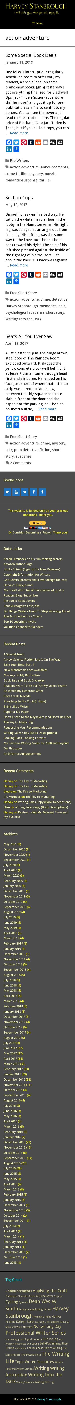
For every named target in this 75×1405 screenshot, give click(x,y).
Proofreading (11, 1339)
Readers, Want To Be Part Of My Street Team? (35, 686)
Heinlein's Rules (42, 1316)
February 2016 (13, 1132)
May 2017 (10, 1053)
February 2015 (13, 1194)
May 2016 (10, 1116)
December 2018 (14, 954)
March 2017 (11, 1064)
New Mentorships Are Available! (25, 670)
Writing (41, 1368)
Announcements (54, 167)
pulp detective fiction (32, 450)
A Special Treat (14, 654)
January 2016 (12, 1137)
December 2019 (14, 891)
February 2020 (13, 881)
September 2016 (15, 1095)
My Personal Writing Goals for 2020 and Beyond (36, 743)
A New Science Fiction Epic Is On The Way (32, 659)
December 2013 (14, 1252)
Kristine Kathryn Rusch (19, 1321)
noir (61, 306)
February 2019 (13, 943)
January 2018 (12, 1011)
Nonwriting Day (47, 1326)
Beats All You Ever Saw (28, 336)
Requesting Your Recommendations (28, 727)
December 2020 (14, 849)
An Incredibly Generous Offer (23, 691)
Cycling (11, 1301)
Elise (7, 807)
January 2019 (12, 949)
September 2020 (15, 860)
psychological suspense (24, 312)
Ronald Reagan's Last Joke (22, 606)
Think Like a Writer (16, 706)
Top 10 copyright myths (20, 621)
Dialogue (24, 1309)
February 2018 (13, 1006)
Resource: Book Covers (19, 601)
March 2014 (11, 1236)
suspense (23, 456)
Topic (19, 1362)
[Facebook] (33, 492)
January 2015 (12, 1200)
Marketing (64, 1322)
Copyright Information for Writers (27, 574)
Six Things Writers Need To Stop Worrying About (37, 611)
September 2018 (15, 969)
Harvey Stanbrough (21, 306)
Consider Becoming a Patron (32, 532)
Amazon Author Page (18, 564)
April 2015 (10, 1184)
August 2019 (12, 912)
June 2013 (10, 1262)
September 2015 (15, 1158)
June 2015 (10, 1173)
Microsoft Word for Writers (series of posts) (34, 590)
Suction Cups (19, 197)
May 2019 (10, 928)
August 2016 (12, 1100)
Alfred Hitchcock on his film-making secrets (33, 559)
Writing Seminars (25, 1382)
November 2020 (14, 854)
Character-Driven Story (29, 1296)
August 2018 (12, 975)
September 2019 (15, 907)
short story (55, 312)
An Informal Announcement (22, 753)
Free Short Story (23, 293)
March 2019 (11, 938)
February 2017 (13, 1069)
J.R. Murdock (12, 796)
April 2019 (10, 933)
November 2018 (14, 959)
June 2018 (10, 985)
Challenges (11, 1296)
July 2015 (10, 1168)
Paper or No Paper (16, 711)
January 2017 (12, 1074)
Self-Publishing (50, 1343)
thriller (45, 180)
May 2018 (10, 990)
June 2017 (10, 1048)
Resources (20, 1343)
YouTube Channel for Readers (23, 627)
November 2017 (14, 1022)
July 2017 (10, 1043)
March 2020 (11, 875)
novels (50, 173)
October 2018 (13, 964)
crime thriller (16, 173)
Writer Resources (39, 1362)
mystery (36, 173)
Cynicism (23, 1302)
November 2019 (14, 896)
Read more (19, 133)
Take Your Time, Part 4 (19, 664)
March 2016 (11, 1126)
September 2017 (15, 1032)
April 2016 (10, 1121)
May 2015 (10, 1179)
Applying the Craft (50, 1290)
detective (60, 299)
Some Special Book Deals (31, 55)
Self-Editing (33, 1343)
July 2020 (10, 865)
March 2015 (11, 1189)
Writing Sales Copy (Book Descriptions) (30, 733)
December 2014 (14, 1205)
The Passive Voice (31, 1354)
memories (48, 306)
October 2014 (13, 1215)
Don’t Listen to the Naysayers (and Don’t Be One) (37, 717)
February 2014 (13, 1242)
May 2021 (10, 844)
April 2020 (10, 870)
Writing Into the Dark (23, 319)
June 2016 (10, 1111)
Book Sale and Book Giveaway (24, 680)
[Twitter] (7, 492)
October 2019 (13, 901)
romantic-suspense (21, 180)
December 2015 (14, 1142)
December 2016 (14, 1079)
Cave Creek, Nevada (17, 696)
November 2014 (14, 1210)
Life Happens (52, 1321)
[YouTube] (16, 492)
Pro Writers (19, 160)
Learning (39, 1322)
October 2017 (13, 1027)
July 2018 (10, 980)
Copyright (58, 1296)
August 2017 (12, 1038)
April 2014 (10, 1231)
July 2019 (10, 917)
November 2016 (14, 1085)
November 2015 (14, 1147)
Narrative (28, 1327)
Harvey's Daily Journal (18, 585)
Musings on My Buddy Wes (22, 675)
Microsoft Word (13, 1327)
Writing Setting (44, 1382)
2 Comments (20, 463)
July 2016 (10, 1105)
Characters (47, 1296)
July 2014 (10, 1226)
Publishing (50, 1339)
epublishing (36, 1309)
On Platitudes (13, 748)
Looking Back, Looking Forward (25, 738)
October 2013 (13, 1257)
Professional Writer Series (35, 1333)
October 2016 (13, 1090)
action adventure (24, 167)
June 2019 (10, 922)
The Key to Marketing (18, 722)
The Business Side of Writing (44, 1348)
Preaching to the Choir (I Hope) (25, 701)
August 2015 (12, 1163)
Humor (56, 1316)
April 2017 (10, 1058)
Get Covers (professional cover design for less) (35, 580)
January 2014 (12, 1247)
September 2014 (15, 1220)
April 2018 (10, 996)
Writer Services (25, 1368)
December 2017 (14, 1016)
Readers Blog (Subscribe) (21, 595)
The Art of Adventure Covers (23, 616)
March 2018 (11, 1001)
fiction (48, 1309)
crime (45, 299)
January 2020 (12, 886)
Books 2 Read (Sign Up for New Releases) (32, 569)
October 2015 (13, 1153)
